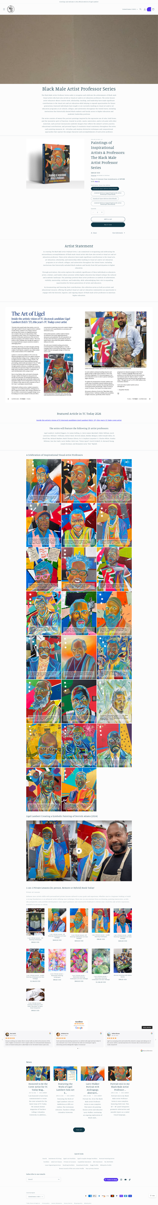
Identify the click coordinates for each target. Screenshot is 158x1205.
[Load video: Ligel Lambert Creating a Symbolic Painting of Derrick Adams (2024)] (79, 851)
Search (45, 1158)
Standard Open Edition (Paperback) (105, 188)
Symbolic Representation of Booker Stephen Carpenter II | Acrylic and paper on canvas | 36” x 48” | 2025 (79, 613)
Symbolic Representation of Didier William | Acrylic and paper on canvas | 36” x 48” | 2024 (79, 745)
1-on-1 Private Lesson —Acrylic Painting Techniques (101, 935)
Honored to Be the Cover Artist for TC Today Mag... (38, 1086)
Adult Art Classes (56, 1162)
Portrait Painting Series (106, 1158)
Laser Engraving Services (53, 1165)
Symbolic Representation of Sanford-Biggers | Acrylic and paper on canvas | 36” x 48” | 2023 (43, 790)
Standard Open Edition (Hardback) (105, 198)
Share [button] (95, 233)
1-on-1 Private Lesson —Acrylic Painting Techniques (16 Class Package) (35, 977)
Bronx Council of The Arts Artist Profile (71, 1168)
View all (79, 1130)
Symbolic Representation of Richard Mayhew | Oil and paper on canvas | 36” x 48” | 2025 (79, 657)
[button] (4, 9)
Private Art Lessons (70, 1162)
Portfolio (46, 1162)
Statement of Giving (55, 1158)
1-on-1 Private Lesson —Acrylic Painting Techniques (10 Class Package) (123, 936)
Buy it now (108, 224)
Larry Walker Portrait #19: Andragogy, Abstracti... (92, 1088)
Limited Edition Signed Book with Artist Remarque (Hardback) (107, 203)
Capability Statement (84, 1162)
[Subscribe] (58, 1179)
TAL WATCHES (108, 1162)
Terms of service (68, 1203)
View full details (117, 233)
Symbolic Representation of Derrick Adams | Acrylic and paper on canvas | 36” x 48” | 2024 (114, 525)
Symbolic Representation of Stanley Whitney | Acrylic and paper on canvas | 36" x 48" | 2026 (79, 569)
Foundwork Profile (82, 1165)
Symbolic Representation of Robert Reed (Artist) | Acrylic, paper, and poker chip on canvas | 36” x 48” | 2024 (43, 613)
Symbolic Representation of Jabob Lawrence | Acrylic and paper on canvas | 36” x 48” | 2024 (114, 745)
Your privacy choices (92, 1168)
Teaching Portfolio (68, 1165)
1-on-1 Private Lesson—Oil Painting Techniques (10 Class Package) (57, 936)
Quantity (93, 208)
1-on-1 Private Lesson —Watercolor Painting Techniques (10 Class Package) (79, 977)
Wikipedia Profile (105, 1165)
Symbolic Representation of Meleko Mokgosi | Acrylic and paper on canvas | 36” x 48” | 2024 (43, 701)
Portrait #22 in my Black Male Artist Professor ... (120, 1086)
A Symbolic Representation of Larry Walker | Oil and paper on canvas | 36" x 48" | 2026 (43, 481)
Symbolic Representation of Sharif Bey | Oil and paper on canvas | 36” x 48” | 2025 (114, 613)
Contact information (56, 1203)
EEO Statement (97, 1162)
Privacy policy (45, 1203)
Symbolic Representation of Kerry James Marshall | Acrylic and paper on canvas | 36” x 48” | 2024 (79, 701)
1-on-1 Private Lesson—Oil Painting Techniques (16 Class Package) (79, 936)
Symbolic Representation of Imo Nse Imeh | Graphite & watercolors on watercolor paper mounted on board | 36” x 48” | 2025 (114, 701)
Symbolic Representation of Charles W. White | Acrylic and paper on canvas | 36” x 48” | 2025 (43, 657)
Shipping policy (78, 1203)
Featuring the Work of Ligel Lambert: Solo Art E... (65, 1088)
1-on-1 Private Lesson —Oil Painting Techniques (35, 938)
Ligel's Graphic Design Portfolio (87, 1158)
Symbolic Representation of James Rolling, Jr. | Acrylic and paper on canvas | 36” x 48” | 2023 (43, 745)
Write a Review (147, 1027)
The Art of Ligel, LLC (35, 1203)
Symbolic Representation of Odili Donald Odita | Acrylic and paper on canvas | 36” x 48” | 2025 (114, 569)
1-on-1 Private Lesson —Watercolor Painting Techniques (57, 975)
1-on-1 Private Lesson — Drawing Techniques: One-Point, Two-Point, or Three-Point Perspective (35, 1005)
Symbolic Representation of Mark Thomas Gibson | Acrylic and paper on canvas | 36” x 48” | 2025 (43, 569)
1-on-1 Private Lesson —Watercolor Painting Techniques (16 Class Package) (101, 978)
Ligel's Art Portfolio (69, 1158)
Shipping (93, 175)
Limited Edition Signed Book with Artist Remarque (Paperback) (107, 193)
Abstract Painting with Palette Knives (123, 976)
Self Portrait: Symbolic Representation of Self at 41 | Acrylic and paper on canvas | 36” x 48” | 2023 (114, 657)
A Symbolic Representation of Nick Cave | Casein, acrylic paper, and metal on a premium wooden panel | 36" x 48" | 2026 (79, 481)
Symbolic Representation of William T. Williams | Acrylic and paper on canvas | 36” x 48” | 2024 (79, 789)
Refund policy (87, 1203)
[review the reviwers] (50, 1033)
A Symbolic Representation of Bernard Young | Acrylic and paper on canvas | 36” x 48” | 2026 (79, 525)
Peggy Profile (94, 1165)
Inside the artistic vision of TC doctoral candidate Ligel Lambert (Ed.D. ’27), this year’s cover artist (79, 420)
